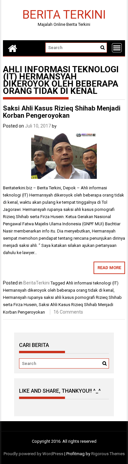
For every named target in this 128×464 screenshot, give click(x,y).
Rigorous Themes (108, 453)
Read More (109, 267)
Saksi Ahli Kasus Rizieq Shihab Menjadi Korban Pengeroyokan (61, 111)
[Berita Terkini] (12, 48)
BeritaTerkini (36, 282)
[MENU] (117, 47)
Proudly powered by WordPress (33, 453)
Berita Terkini (64, 14)
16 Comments (68, 312)
